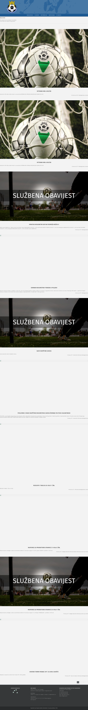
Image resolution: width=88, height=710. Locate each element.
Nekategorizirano (82, 95)
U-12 (43, 698)
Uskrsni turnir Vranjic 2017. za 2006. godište (44, 672)
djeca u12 (72, 675)
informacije (79, 355)
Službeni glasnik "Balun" (40, 690)
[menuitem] (31, 15)
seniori (87, 489)
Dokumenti (33, 690)
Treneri (35, 689)
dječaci (76, 675)
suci (84, 551)
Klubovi (32, 689)
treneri (87, 551)
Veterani (32, 698)
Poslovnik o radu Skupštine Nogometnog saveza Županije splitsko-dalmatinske (44, 413)
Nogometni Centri (48, 690)
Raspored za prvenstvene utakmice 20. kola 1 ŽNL (44, 609)
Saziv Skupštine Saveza (44, 351)
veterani (86, 95)
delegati (63, 551)
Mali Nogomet (33, 699)
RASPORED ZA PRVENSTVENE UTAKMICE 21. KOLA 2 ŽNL (44, 547)
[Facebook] (70, 701)
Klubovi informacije (77, 551)
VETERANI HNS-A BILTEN (44, 91)
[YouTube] (75, 701)
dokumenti (75, 355)
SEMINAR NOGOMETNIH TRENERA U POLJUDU (44, 287)
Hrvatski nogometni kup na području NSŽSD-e (44, 224)
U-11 (40, 698)
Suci (38, 689)
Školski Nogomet (48, 698)
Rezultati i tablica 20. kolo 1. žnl (44, 485)
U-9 (38, 698)
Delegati (41, 689)
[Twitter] (73, 701)
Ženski (36, 698)
